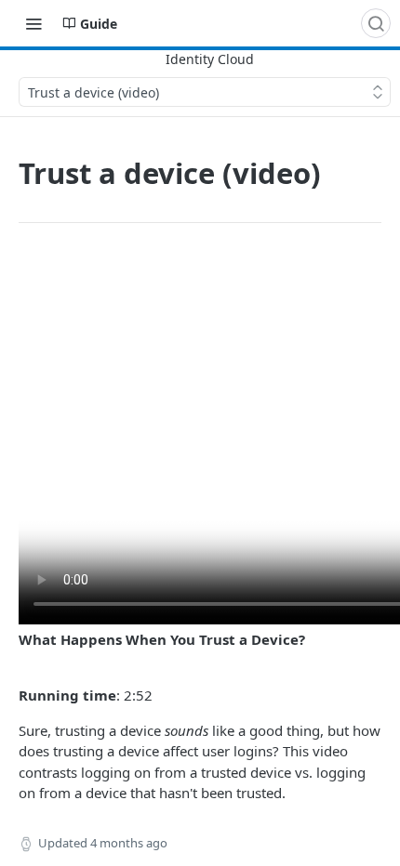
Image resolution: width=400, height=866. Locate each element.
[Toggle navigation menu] (33, 23)
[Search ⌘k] (376, 23)
